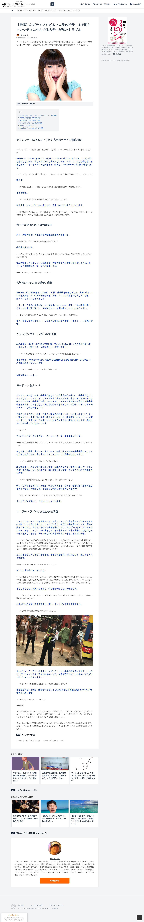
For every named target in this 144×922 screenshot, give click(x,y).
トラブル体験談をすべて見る (27, 790)
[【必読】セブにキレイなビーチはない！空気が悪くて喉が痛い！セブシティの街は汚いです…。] (84, 806)
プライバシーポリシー (56, 905)
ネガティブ (48, 741)
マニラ (20, 741)
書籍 (114, 54)
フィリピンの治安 (28, 735)
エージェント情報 (36, 905)
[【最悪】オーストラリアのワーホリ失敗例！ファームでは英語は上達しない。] (55, 806)
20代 (32, 741)
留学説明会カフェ (121, 4)
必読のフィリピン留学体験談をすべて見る (32, 833)
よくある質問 (137, 4)
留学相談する (54, 881)
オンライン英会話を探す (103, 4)
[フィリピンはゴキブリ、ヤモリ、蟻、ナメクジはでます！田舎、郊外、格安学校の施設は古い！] (84, 763)
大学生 (56, 741)
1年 (27, 741)
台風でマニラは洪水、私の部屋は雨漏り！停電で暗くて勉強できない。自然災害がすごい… (54, 775)
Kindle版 (118, 54)
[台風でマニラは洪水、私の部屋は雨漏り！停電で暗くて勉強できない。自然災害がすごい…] (55, 763)
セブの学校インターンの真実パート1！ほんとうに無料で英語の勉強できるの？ (25, 818)
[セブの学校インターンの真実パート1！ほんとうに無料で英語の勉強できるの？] (25, 806)
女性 (62, 741)
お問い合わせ (15, 915)
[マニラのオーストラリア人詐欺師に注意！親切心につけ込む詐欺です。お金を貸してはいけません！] (25, 763)
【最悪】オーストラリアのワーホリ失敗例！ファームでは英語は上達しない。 (54, 818)
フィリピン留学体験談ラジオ (13, 4)
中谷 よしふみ (23, 35)
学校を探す (86, 4)
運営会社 (21, 905)
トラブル (39, 741)
